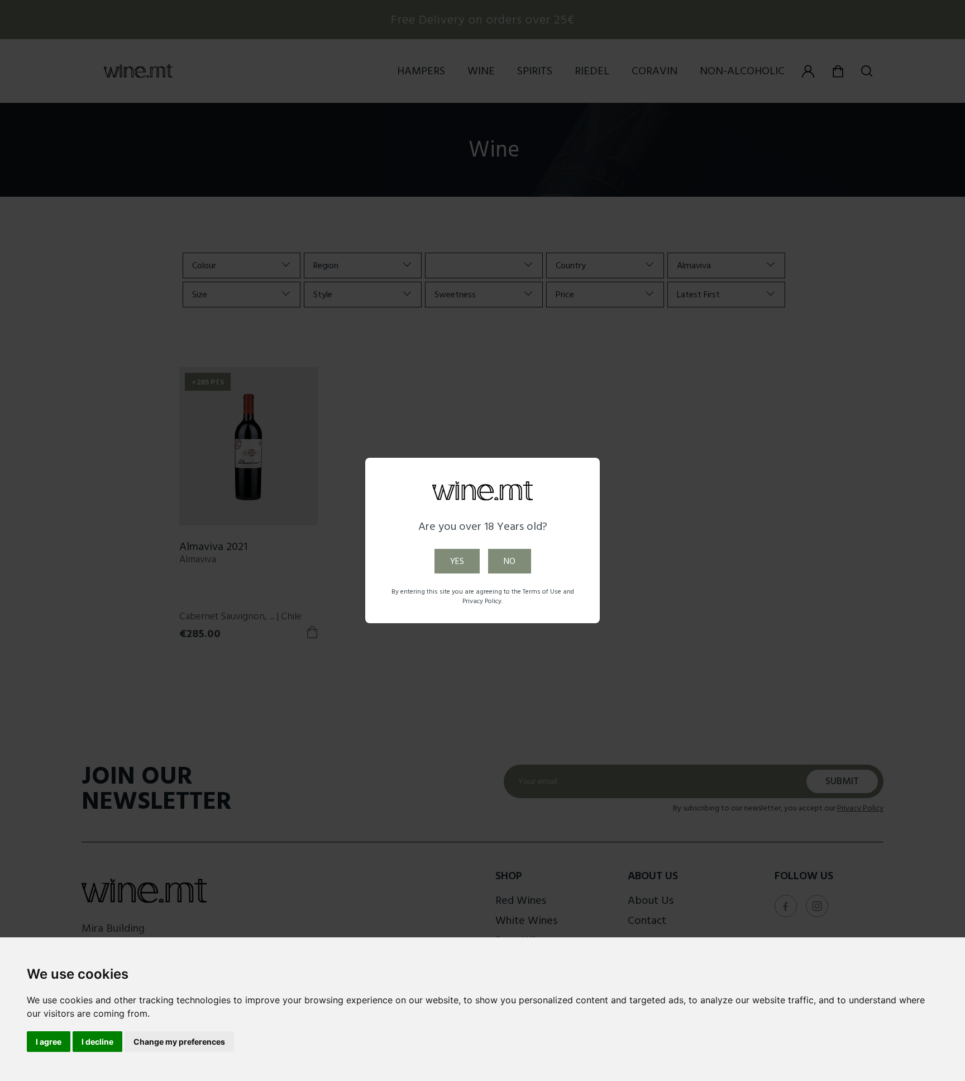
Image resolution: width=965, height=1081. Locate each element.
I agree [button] (48, 1041)
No (509, 561)
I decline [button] (97, 1041)
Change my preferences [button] (179, 1041)
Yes (457, 561)
